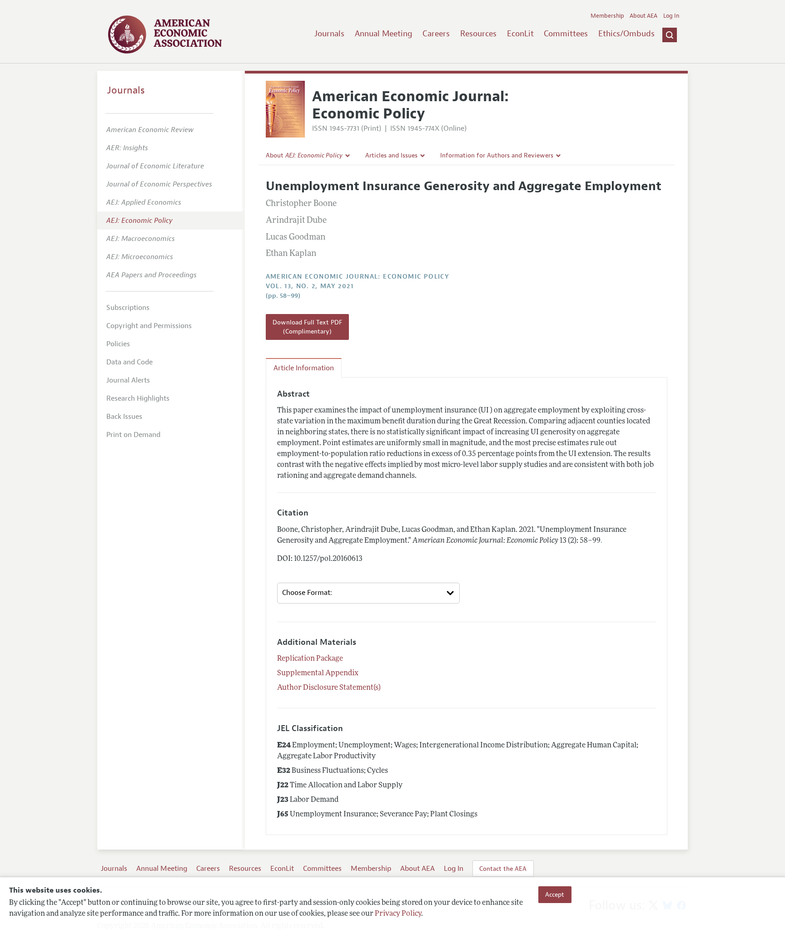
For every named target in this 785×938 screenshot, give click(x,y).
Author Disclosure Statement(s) (329, 688)
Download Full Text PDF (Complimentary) (307, 326)
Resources (478, 34)
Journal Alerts (128, 380)
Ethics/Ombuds (626, 34)
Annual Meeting (383, 34)
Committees (566, 34)
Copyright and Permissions (149, 325)
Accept (554, 894)
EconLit (520, 34)
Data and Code (129, 362)
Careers (436, 34)
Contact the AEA (503, 868)
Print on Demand (133, 434)
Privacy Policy (398, 914)
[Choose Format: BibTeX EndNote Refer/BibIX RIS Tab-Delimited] (368, 593)
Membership (607, 16)
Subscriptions (127, 307)
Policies (118, 344)
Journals (329, 34)
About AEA (643, 16)
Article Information (303, 368)
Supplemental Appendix (317, 673)
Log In (671, 16)
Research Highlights (137, 398)
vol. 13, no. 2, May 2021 (310, 286)
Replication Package (310, 659)
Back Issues (124, 416)
